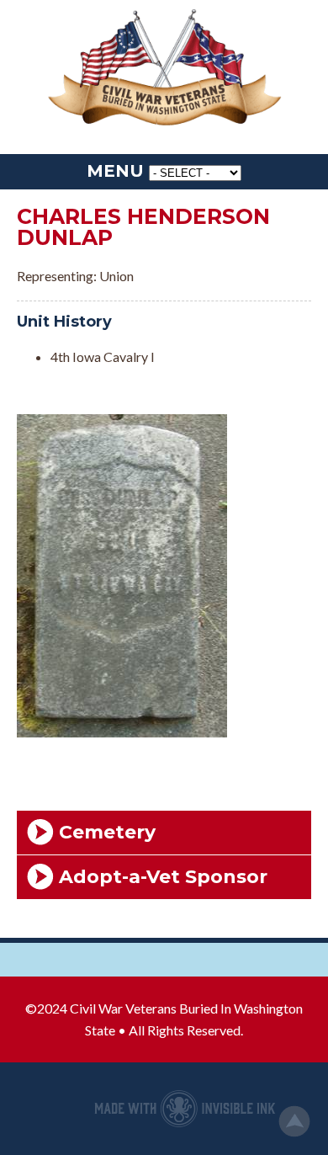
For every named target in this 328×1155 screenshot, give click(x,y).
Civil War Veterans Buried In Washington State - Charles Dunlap (164, 68)
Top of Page (294, 1121)
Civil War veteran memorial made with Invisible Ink (185, 1108)
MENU (115, 171)
